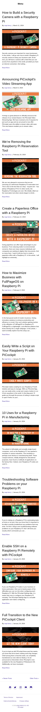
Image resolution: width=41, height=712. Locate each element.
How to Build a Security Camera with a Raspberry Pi (20, 17)
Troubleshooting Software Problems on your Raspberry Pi (20, 484)
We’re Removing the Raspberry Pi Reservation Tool (20, 146)
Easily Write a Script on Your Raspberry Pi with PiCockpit (18, 350)
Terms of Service (8, 697)
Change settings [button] (24, 701)
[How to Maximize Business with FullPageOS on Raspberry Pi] (20, 304)
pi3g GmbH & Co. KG (23, 705)
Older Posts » (34, 678)
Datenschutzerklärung (10, 701)
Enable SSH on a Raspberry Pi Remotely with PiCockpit (18, 550)
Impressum (19, 697)
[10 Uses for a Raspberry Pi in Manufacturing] (20, 435)
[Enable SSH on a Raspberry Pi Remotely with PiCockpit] (20, 573)
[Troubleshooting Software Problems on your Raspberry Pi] (20, 506)
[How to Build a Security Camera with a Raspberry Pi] (20, 39)
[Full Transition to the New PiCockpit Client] (20, 637)
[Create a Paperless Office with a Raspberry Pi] (20, 230)
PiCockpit (20, 707)
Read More (6, 67)
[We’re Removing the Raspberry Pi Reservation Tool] (20, 168)
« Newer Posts (7, 678)
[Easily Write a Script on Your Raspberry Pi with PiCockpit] (20, 373)
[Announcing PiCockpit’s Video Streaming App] (20, 101)
